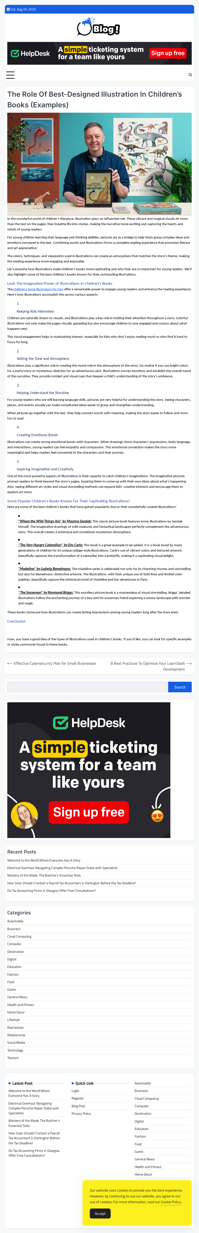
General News (17, 997)
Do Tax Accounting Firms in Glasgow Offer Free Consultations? (51, 890)
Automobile (15, 921)
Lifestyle (13, 1019)
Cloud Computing (19, 936)
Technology (15, 1050)
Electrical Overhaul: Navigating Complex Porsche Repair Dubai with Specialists (62, 867)
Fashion (13, 974)
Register (78, 1098)
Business (14, 928)
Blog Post (78, 1106)
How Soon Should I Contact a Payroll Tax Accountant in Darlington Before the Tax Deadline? (71, 883)
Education (14, 966)
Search (180, 687)
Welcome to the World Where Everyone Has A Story (44, 860)
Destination (15, 951)
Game (11, 989)
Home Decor (16, 1012)
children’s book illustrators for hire (38, 289)
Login (75, 1090)
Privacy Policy (81, 1113)
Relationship (16, 1035)
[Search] (190, 75)
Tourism (13, 1057)
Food (10, 982)
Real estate (15, 1027)
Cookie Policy (171, 1202)
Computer (14, 943)
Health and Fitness (20, 1004)
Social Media (16, 1042)
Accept (100, 1213)
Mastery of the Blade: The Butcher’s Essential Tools (44, 875)
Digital (11, 959)
